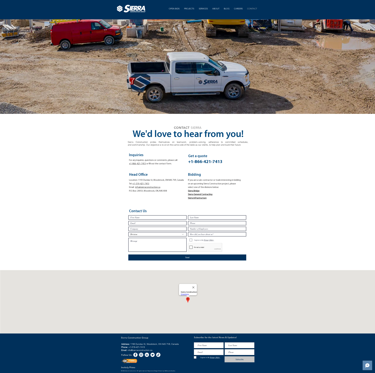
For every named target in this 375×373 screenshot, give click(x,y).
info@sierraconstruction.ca (147, 187)
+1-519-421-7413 (136, 347)
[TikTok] (158, 355)
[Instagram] (141, 355)
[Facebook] (135, 355)
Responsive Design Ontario (155, 371)
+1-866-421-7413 (137, 164)
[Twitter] (152, 355)
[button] (203, 8)
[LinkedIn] (147, 355)
